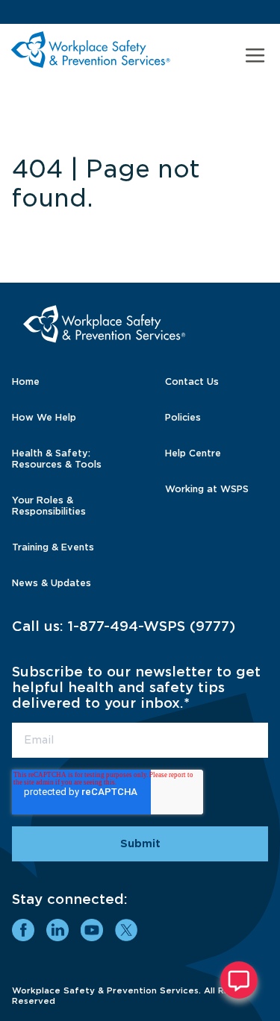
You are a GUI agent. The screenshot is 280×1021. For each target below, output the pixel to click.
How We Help (44, 417)
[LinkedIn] (57, 930)
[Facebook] (23, 930)
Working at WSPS (207, 488)
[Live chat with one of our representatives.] (239, 980)
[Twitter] (126, 930)
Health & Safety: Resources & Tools (57, 458)
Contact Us (192, 381)
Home (26, 381)
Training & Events (53, 547)
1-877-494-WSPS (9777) (151, 626)
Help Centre (193, 453)
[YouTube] (92, 930)
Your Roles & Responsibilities (49, 505)
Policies (183, 417)
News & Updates (51, 582)
